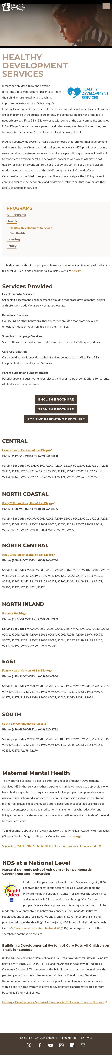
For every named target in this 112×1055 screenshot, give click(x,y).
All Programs (16, 214)
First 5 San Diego (13, 7)
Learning (13, 239)
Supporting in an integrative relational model (50, 846)
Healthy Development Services (31, 228)
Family (11, 246)
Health (12, 221)
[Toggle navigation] (106, 6)
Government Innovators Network (35, 928)
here (75, 270)
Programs (19, 208)
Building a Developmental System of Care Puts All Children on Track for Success (53, 1002)
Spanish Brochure (56, 409)
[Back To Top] (107, 1050)
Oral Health (17, 233)
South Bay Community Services (22, 723)
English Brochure (56, 399)
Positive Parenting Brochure (56, 419)
